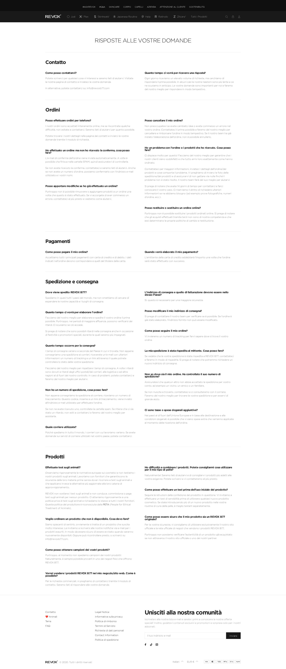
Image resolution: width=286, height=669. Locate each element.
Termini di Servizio (105, 626)
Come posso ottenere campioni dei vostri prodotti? (77, 549)
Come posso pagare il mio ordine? (66, 251)
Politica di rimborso (106, 621)
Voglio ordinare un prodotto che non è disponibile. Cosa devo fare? (87, 518)
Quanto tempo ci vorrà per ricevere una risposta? (175, 72)
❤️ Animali (51, 616)
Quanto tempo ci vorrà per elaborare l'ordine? (74, 312)
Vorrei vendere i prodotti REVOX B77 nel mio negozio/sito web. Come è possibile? (90, 574)
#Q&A (102, 7)
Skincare (114, 7)
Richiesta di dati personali (109, 630)
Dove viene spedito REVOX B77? (66, 292)
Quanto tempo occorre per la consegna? (70, 345)
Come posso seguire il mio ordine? (166, 330)
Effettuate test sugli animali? (62, 467)
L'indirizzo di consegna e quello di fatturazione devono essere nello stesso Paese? (187, 293)
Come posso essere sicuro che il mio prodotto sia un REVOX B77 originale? (185, 517)
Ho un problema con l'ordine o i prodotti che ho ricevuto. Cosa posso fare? (188, 148)
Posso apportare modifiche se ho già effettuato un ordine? (81, 186)
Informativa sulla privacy (109, 616)
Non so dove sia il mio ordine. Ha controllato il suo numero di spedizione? (182, 375)
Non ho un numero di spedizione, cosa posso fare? (76, 389)
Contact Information (106, 635)
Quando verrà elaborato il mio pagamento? (171, 251)
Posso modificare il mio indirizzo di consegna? (173, 310)
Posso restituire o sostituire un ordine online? (173, 207)
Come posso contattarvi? (61, 72)
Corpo (127, 7)
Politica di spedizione (107, 639)
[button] (178, 661)
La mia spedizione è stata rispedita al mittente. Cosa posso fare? (184, 350)
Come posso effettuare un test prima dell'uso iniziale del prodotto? (186, 489)
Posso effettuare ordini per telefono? (68, 120)
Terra (48, 621)
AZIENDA (151, 7)
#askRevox (89, 7)
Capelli (139, 7)
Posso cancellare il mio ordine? (164, 120)
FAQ (47, 626)
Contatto (50, 612)
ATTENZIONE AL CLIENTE (172, 7)
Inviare (233, 636)
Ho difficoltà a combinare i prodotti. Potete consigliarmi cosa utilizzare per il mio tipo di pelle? (188, 468)
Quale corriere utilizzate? (60, 427)
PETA (106, 504)
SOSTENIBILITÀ (197, 7)
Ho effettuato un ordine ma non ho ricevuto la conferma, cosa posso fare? (87, 151)
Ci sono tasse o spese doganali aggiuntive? (171, 410)
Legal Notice (102, 612)
